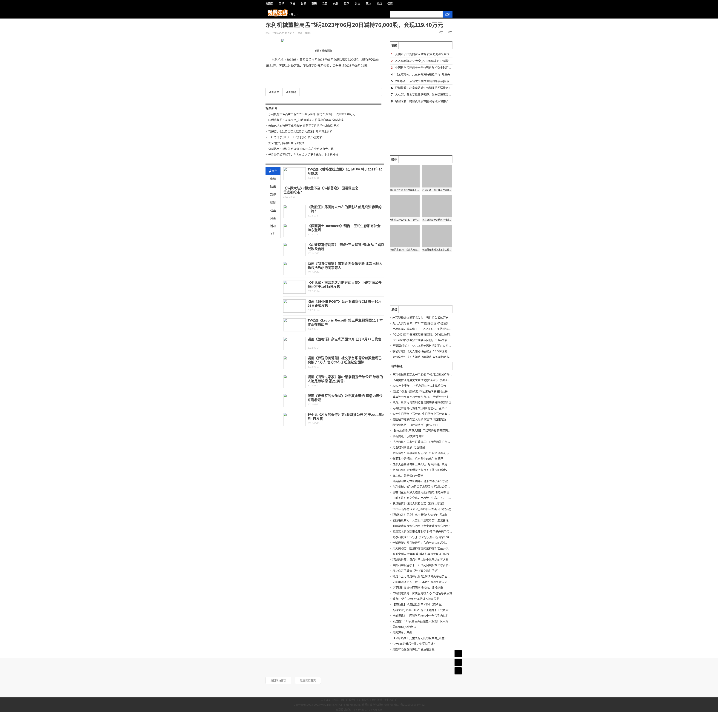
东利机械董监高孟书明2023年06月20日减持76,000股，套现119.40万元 (311, 114)
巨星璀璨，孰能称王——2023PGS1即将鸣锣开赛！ (424, 328)
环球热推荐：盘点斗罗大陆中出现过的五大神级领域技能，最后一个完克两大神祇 (442, 559)
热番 (273, 218)
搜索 (447, 14)
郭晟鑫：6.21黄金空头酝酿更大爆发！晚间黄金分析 (300, 131)
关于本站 (326, 699)
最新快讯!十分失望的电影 (408, 436)
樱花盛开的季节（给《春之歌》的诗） (416, 570)
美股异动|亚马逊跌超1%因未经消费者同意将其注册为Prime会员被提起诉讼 (439, 391)
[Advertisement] (418, 128)
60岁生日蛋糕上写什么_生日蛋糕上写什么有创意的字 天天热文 (431, 413)
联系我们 (351, 699)
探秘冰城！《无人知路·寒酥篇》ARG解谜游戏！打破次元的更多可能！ (436, 351)
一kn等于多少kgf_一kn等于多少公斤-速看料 (295, 137)
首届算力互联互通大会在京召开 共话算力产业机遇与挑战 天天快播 (433, 397)
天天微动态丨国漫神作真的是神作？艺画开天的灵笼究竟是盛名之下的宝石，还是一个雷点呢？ (451, 548)
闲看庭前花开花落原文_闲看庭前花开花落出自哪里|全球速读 (305, 120)
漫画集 (273, 171)
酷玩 (273, 202)
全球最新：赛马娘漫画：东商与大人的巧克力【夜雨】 (426, 542)
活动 (273, 226)
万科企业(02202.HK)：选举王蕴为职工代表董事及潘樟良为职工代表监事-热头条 (442, 610)
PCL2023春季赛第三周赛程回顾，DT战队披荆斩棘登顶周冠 (429, 334)
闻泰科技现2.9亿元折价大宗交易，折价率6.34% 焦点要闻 (428, 537)
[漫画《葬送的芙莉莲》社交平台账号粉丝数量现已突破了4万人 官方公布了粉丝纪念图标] (294, 362)
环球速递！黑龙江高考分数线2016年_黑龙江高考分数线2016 (430, 514)
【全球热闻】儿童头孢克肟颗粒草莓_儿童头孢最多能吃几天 (432, 74)
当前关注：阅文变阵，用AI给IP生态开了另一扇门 (423, 497)
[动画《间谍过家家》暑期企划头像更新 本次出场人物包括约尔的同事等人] (294, 268)
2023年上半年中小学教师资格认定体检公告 (419, 385)
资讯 (273, 179)
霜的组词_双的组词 (404, 626)
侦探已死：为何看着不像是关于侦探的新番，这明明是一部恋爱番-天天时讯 (439, 469)
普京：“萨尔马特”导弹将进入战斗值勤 (415, 598)
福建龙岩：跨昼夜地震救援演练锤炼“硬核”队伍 (424, 101)
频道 (458, 662)
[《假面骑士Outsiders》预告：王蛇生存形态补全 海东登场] (294, 230)
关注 (273, 234)
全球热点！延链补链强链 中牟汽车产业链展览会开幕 (301, 148)
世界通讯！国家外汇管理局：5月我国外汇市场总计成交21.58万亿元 (434, 441)
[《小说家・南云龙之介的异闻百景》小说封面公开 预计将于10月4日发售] (294, 287)
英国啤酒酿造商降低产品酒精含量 (413, 649)
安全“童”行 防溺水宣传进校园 (286, 143)
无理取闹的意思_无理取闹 (408, 447)
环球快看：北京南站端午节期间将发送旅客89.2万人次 (428, 87)
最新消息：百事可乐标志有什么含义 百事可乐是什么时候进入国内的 (434, 453)
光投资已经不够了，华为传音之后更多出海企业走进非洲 (303, 154)
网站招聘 (338, 699)
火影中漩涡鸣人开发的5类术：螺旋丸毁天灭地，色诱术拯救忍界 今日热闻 (438, 582)
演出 (273, 186)
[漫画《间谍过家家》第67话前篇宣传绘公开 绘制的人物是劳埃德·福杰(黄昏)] (294, 381)
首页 (458, 653)
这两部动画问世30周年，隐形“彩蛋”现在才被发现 (422, 481)
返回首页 (274, 91)
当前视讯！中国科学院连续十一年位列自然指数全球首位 (427, 615)
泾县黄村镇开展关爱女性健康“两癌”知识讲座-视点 (423, 380)
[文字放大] (441, 33)
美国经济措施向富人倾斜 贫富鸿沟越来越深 (422, 54)
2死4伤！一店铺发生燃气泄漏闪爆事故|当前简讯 (425, 81)
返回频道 (291, 91)
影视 (273, 194)
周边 (293, 14)
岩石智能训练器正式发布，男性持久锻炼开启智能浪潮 (426, 317)
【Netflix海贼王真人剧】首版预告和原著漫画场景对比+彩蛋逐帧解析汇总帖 (439, 430)
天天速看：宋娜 (402, 632)
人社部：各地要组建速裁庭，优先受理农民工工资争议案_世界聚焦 (436, 94)
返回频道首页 (308, 680)
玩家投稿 (364, 699)
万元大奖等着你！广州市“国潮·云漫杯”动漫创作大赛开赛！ (428, 323)
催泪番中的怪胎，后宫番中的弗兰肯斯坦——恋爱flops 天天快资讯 (433, 458)
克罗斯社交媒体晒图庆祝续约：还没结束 (417, 587)
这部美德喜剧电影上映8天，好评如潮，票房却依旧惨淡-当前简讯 (432, 464)
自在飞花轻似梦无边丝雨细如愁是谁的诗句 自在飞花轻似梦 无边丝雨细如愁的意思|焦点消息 (449, 492)
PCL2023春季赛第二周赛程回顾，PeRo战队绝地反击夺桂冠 (429, 340)
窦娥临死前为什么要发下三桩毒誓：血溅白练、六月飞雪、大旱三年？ (435, 520)
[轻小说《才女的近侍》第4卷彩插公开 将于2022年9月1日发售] (294, 419)
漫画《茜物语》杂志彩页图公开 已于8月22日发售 (344, 339)
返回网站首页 (278, 680)
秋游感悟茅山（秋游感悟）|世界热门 (415, 425)
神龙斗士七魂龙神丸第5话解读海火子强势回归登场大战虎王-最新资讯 (435, 576)
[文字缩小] (449, 33)
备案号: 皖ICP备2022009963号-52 (404, 704)
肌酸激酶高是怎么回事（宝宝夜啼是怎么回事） (421, 526)
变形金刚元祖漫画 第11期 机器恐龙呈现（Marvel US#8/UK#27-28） (434, 554)
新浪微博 (377, 699)
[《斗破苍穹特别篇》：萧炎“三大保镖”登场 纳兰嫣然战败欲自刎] (294, 249)
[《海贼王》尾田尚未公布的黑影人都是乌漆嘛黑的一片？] (294, 211)
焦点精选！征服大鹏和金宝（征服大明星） (419, 503)
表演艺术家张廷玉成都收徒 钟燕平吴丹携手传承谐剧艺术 (303, 125)
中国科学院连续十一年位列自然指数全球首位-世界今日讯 (430, 67)
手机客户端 (390, 699)
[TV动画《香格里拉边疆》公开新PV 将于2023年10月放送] (294, 173)
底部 (458, 671)
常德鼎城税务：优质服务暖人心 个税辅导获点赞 (422, 593)
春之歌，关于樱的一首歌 (407, 475)
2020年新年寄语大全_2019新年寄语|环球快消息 (424, 60)
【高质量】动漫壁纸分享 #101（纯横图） (418, 604)
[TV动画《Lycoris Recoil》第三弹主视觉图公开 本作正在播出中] (294, 324)
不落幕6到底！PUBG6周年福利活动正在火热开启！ (424, 345)
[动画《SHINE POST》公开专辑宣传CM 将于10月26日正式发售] (294, 306)
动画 (273, 210)
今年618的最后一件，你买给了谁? (413, 643)
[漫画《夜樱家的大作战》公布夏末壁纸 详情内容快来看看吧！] (294, 400)
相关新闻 (271, 108)
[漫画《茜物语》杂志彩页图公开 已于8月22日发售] (294, 343)
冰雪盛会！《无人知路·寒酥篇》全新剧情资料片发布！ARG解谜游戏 (435, 357)
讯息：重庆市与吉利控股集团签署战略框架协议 (421, 402)
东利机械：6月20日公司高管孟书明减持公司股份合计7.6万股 (430, 486)
